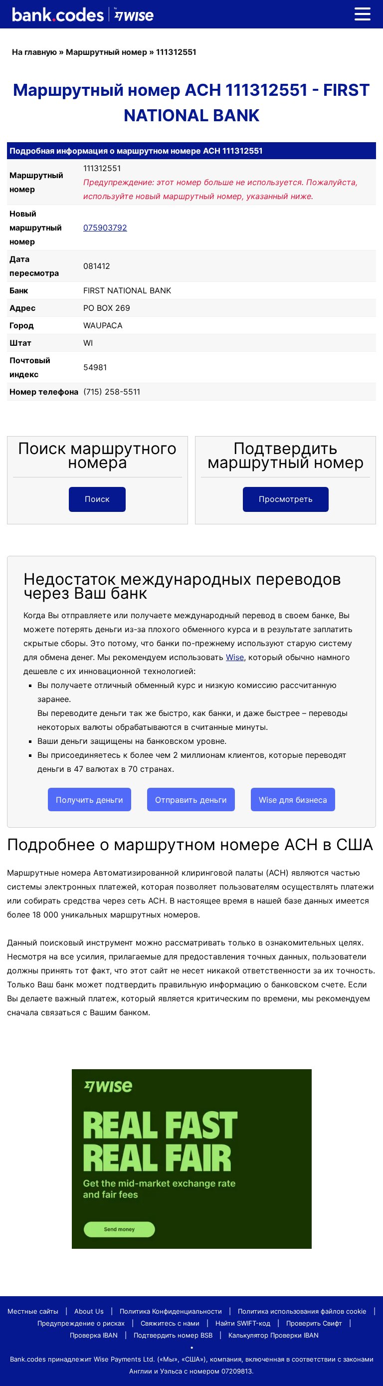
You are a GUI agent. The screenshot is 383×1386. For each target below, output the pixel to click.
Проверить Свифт (314, 1323)
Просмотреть (286, 499)
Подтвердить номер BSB (173, 1335)
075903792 (105, 227)
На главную (34, 52)
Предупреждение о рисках (81, 1323)
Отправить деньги (191, 800)
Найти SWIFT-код (242, 1323)
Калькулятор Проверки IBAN (273, 1335)
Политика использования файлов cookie (302, 1311)
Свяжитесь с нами (170, 1323)
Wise (235, 657)
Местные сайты (32, 1311)
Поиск (97, 499)
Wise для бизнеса (293, 800)
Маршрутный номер (106, 52)
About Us (89, 1311)
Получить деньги (89, 800)
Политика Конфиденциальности (171, 1311)
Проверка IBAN (94, 1335)
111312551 (176, 52)
